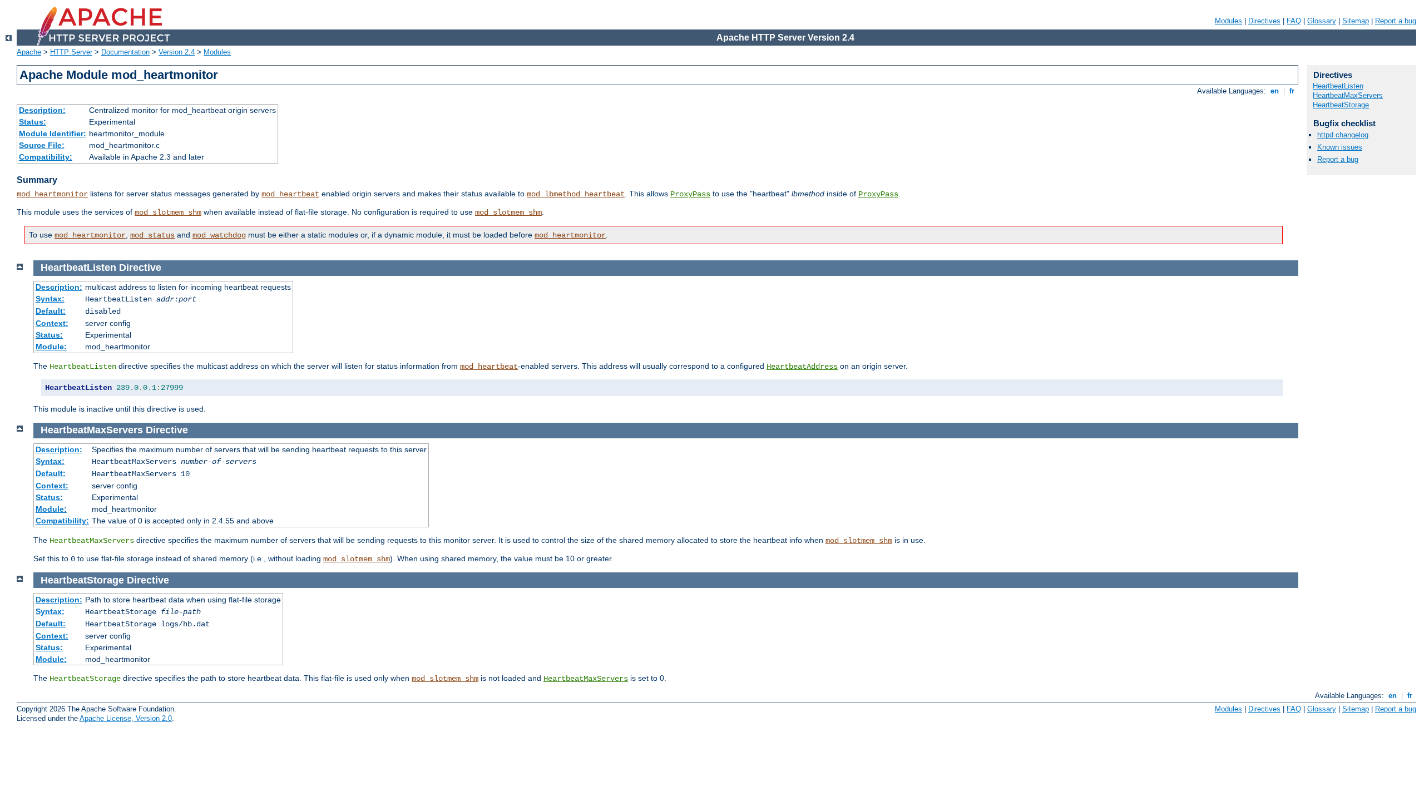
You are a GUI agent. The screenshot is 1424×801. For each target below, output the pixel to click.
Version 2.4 (177, 52)
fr (1292, 91)
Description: (42, 110)
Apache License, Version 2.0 (126, 718)
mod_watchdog (219, 235)
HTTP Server (71, 52)
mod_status (152, 235)
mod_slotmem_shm (168, 212)
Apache (29, 52)
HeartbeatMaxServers (585, 678)
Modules (1228, 21)
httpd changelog (1342, 135)
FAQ (1294, 21)
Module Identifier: (52, 133)
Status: (32, 121)
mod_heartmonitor (52, 194)
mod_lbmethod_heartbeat (576, 194)
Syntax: (50, 298)
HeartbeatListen (1338, 86)
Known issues (1339, 147)
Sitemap (1355, 21)
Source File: (42, 145)
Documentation (125, 52)
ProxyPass (690, 194)
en (1274, 91)
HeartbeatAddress (802, 366)
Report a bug (1395, 21)
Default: (51, 310)
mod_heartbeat (290, 194)
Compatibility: (45, 156)
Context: (52, 323)
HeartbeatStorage (1341, 105)
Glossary (1321, 21)
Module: (51, 346)
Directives (1264, 21)
